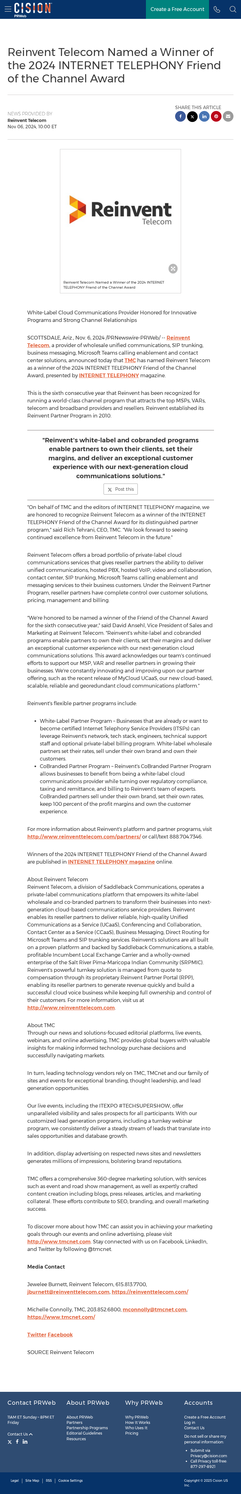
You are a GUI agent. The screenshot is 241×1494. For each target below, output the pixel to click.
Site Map (32, 1481)
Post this (124, 489)
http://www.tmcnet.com (59, 1242)
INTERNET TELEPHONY (109, 376)
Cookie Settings (70, 1481)
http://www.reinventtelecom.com (71, 1008)
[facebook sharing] (180, 117)
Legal (15, 1481)
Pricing (131, 1433)
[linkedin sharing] (204, 117)
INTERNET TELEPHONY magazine (111, 862)
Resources (76, 1438)
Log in (189, 1422)
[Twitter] (10, 1441)
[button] (120, 209)
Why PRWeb (136, 1417)
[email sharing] (228, 117)
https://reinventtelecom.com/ (150, 1292)
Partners (75, 1422)
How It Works (137, 1422)
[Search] (233, 9)
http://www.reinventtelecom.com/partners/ (84, 837)
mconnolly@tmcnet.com (154, 1310)
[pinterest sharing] (216, 117)
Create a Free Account (177, 9)
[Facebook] (17, 1441)
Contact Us (18, 1434)
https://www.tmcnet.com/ (61, 1317)
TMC (130, 360)
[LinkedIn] (25, 1441)
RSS (49, 1481)
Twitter (36, 1335)
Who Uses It (136, 1427)
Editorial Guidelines (84, 1433)
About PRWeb (80, 1417)
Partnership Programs (87, 1427)
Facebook (60, 1335)
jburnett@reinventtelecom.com (68, 1292)
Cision (217, 1481)
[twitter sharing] (192, 117)
